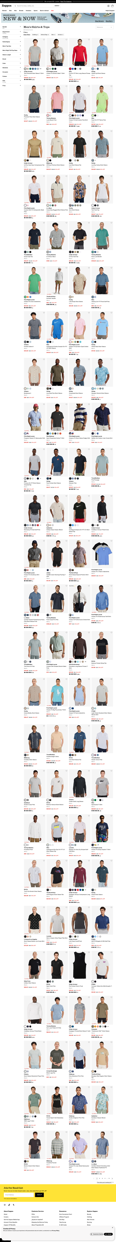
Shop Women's (99, 21)
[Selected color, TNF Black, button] (47, 890)
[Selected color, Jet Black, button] (47, 615)
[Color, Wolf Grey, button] (75, 525)
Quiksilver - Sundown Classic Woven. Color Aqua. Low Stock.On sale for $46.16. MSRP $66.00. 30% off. (102, 1107)
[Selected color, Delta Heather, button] (92, 1026)
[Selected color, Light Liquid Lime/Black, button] (92, 115)
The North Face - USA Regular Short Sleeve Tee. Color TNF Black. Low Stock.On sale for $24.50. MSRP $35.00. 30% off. (57, 881)
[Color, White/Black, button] (78, 69)
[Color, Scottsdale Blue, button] (75, 1161)
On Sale (60, 34)
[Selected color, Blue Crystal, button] (47, 342)
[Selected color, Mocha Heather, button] (70, 661)
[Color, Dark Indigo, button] (95, 1161)
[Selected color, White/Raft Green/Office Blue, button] (25, 297)
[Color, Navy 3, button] (78, 478)
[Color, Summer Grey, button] (50, 615)
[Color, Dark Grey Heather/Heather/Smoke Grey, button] (33, 478)
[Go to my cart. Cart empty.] (112, 5)
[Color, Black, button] (28, 160)
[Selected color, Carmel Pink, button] (70, 342)
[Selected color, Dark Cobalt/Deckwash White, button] (70, 433)
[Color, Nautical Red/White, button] (28, 570)
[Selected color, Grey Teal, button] (92, 160)
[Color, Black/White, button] (75, 69)
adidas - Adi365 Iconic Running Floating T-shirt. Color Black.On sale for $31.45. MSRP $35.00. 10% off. (57, 560)
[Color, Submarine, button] (72, 205)
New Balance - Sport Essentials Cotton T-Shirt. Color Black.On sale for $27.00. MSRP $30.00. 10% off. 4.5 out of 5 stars (57, 424)
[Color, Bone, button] (72, 388)
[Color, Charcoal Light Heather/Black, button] (98, 525)
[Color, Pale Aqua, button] (28, 388)
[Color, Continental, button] (98, 252)
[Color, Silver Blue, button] (50, 205)
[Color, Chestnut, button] (78, 342)
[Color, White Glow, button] (98, 936)
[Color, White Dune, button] (50, 890)
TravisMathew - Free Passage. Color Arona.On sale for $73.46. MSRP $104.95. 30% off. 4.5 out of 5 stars (102, 470)
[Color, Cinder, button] (75, 661)
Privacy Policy (55, 1230)
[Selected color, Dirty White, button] (25, 388)
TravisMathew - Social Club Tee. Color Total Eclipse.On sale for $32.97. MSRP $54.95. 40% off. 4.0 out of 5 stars (35, 242)
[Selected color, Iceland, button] (92, 388)
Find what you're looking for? (104, 1182)
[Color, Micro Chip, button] (53, 525)
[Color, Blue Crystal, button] (72, 525)
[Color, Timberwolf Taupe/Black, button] (28, 69)
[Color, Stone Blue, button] (95, 708)
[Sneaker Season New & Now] (58, 18)
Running (89, 1222)
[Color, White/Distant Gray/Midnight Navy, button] (30, 525)
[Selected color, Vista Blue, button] (70, 1071)
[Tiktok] (9, 1205)
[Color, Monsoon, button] (103, 388)
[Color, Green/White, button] (75, 845)
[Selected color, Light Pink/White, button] (70, 845)
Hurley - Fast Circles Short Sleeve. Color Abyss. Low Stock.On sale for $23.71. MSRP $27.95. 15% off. (57, 470)
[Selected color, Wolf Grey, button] (47, 845)
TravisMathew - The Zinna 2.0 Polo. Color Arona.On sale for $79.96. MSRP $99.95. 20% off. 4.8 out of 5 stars (35, 653)
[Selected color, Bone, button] (70, 297)
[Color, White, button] (30, 160)
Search (57, 5)
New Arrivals (90, 1219)
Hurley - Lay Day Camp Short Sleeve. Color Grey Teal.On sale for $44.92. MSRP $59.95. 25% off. (102, 151)
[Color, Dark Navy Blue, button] (72, 252)
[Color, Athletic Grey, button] (58, 433)
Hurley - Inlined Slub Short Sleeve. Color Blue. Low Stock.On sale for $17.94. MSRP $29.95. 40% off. (102, 333)
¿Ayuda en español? (37, 1219)
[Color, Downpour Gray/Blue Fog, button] (33, 69)
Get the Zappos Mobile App (12, 1219)
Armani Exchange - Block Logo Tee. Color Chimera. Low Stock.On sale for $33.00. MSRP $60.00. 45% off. (57, 1062)
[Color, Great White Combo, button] (75, 205)
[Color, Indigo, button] (47, 570)
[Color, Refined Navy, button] (83, 115)
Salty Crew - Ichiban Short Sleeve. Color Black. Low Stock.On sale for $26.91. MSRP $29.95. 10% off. (35, 972)
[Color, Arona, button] (28, 252)
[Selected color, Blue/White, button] (25, 433)
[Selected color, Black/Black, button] (70, 936)
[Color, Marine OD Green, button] (78, 252)
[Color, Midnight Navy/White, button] (75, 890)
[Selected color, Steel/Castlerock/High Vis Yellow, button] (70, 1026)
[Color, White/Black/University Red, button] (98, 800)
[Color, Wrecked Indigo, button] (30, 342)
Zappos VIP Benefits (9, 1225)
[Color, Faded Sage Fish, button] (35, 615)
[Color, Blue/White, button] (72, 845)
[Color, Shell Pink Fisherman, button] (30, 615)
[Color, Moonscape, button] (95, 755)
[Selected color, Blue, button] (92, 342)
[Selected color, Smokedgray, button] (25, 800)
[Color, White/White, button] (35, 478)
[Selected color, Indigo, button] (92, 1161)
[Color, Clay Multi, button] (28, 936)
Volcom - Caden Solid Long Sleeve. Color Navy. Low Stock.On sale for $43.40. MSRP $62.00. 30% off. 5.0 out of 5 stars (80, 790)
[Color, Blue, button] (30, 388)
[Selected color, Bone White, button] (47, 525)
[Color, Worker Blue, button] (95, 388)
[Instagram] (4, 1205)
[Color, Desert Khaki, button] (28, 755)
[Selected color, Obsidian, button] (70, 205)
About (5, 1214)
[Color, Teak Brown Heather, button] (98, 1026)
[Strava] (13, 1205)
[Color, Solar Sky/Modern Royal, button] (72, 433)
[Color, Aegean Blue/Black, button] (35, 69)
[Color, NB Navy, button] (55, 433)
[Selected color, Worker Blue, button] (70, 388)
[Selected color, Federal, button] (25, 160)
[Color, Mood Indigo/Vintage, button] (30, 661)
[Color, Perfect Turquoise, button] (80, 342)
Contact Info (35, 1217)
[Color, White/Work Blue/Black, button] (95, 297)
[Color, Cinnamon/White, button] (60, 433)
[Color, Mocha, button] (72, 755)
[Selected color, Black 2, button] (47, 981)
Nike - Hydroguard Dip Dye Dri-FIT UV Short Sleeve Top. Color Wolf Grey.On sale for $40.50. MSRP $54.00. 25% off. (57, 835)
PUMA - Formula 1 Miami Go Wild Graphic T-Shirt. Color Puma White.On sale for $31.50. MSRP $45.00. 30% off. (102, 972)
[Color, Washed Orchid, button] (55, 205)
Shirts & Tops (44, 34)
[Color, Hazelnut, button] (98, 388)
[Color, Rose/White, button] (28, 433)
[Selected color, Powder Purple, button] (70, 1161)
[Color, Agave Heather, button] (72, 661)
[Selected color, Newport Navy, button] (92, 433)
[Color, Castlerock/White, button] (72, 890)
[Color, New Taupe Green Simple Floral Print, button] (72, 570)
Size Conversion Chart (65, 1214)
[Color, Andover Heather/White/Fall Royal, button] (72, 708)
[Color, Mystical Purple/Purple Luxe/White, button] (35, 525)
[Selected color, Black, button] (70, 160)
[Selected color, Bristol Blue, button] (92, 252)
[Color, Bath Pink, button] (28, 205)
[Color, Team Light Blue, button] (95, 936)
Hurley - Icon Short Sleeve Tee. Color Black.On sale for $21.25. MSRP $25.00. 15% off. (80, 151)
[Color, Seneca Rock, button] (50, 525)
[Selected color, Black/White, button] (92, 525)
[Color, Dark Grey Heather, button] (75, 160)
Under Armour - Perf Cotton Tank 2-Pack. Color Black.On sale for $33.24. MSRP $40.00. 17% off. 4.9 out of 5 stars (80, 972)
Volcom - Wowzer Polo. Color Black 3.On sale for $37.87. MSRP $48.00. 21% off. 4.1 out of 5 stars (80, 470)
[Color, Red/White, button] (78, 890)
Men (53, 34)
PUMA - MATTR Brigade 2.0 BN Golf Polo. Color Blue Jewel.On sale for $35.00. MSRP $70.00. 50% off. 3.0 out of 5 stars (102, 927)
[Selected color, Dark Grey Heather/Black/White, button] (92, 800)
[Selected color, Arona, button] (25, 661)
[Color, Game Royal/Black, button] (72, 69)
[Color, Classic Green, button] (95, 800)
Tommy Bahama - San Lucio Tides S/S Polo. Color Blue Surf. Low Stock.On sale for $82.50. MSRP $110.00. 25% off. (57, 1017)
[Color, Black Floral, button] (50, 981)
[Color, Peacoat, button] (72, 1071)
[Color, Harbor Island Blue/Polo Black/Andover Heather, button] (30, 297)
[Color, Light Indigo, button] (33, 570)
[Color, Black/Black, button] (28, 478)
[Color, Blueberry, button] (72, 478)
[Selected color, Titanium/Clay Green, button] (25, 69)
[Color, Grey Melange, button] (28, 1116)
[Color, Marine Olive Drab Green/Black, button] (75, 936)
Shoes (89, 1225)
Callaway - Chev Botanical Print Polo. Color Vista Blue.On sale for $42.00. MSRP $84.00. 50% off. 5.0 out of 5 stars (80, 1062)
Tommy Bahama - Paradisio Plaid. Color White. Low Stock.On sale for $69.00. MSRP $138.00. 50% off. (35, 835)
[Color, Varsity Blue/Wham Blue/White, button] (72, 1026)
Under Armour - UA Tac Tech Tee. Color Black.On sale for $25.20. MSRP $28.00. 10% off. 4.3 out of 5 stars (80, 242)
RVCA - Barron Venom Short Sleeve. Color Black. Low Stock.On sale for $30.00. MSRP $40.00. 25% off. (35, 1153)
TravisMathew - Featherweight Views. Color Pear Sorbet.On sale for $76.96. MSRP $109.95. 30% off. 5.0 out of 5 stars (57, 745)
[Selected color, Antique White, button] (47, 800)
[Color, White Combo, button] (95, 69)
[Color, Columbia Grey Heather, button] (103, 1026)
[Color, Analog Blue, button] (50, 433)
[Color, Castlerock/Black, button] (98, 205)
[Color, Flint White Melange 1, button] (28, 1071)
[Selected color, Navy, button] (25, 755)
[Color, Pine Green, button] (53, 205)
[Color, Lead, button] (53, 981)
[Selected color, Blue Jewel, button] (92, 936)
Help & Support (110, 10)
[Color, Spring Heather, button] (50, 69)
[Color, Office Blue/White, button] (50, 661)
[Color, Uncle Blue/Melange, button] (33, 1116)
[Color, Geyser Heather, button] (78, 661)
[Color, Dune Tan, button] (72, 342)
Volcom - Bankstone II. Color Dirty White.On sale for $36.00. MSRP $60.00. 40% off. (35, 379)
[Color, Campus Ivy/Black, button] (30, 69)
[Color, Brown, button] (75, 115)
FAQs (33, 1214)
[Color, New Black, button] (28, 342)
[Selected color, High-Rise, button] (92, 708)
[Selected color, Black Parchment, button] (25, 936)
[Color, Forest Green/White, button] (83, 890)
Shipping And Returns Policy (40, 1222)
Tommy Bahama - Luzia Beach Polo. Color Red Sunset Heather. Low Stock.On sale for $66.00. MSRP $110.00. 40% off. (57, 106)
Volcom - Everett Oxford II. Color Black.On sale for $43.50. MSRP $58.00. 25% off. (35, 333)
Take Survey (62, 1222)
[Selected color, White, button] (47, 69)
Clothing (34, 34)
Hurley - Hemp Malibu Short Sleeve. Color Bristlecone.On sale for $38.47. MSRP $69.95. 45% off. (35, 700)
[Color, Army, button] (78, 205)
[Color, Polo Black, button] (72, 115)
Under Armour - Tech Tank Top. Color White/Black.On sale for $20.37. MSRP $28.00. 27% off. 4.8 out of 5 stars (102, 197)
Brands (89, 1214)
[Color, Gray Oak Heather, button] (83, 661)
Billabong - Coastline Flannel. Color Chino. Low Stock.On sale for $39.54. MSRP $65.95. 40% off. (57, 1153)
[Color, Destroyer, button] (100, 388)
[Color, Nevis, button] (95, 433)
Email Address (9, 1195)
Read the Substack (66, 1)
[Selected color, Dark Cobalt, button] (92, 845)
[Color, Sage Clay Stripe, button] (30, 936)
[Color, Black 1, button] (28, 800)
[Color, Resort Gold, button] (95, 845)
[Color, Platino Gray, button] (100, 936)
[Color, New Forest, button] (53, 69)
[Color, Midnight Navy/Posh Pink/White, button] (33, 525)
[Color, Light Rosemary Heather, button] (50, 115)
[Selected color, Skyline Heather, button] (92, 69)
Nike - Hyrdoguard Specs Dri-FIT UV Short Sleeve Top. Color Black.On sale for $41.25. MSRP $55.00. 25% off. (80, 515)
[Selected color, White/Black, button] (92, 205)
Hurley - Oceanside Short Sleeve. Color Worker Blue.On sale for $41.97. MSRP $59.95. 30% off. (80, 379)
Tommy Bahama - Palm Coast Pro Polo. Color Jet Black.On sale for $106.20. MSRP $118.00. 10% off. (57, 606)
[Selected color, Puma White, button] (92, 981)
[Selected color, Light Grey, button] (25, 570)
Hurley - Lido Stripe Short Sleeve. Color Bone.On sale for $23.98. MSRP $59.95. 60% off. (80, 287)
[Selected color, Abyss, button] (47, 478)
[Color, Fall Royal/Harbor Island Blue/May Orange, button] (28, 297)
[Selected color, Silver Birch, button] (47, 205)
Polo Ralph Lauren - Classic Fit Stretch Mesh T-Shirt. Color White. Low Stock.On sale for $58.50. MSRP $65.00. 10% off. (57, 60)
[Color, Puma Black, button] (95, 981)
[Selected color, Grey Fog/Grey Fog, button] (25, 478)
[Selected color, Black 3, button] (70, 478)
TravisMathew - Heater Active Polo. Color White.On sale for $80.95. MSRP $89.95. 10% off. (102, 745)
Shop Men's (109, 21)
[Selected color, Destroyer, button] (92, 890)
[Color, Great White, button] (80, 205)
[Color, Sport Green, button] (53, 433)
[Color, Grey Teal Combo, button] (98, 69)
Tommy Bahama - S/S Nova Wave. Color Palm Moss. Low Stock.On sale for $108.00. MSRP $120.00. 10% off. (57, 242)
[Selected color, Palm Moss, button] (47, 252)
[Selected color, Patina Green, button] (25, 1116)
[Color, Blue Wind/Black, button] (38, 69)
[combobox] (33, 5)
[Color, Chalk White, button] (30, 1116)
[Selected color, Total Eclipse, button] (25, 252)
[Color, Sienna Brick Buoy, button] (38, 615)
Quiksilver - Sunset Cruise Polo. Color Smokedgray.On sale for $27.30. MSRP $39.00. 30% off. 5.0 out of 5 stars (35, 790)
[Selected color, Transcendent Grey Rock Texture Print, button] (70, 570)
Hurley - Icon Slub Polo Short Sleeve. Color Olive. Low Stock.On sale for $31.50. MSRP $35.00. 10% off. (57, 379)
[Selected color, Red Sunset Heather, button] (47, 115)
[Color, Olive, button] (78, 160)
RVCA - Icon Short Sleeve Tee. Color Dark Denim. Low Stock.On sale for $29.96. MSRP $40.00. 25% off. (80, 745)
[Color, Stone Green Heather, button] (100, 1026)
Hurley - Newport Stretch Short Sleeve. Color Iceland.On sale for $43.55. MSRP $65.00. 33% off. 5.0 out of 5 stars (102, 379)
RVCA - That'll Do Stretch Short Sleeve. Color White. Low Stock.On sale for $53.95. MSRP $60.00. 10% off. (35, 881)
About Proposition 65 (38, 1225)
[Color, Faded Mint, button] (75, 342)
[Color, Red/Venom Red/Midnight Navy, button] (38, 525)
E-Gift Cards (63, 1225)
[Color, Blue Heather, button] (78, 115)
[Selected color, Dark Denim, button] (70, 755)
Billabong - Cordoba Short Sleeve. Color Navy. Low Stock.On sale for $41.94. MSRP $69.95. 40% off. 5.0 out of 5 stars (35, 745)
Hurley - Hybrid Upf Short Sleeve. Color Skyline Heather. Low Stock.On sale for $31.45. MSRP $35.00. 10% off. (102, 60)
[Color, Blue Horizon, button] (98, 755)
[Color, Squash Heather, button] (95, 1026)
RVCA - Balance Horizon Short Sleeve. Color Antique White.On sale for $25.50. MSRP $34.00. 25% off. (57, 790)
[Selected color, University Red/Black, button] (70, 69)
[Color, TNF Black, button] (95, 1071)
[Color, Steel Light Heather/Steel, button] (78, 936)
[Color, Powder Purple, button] (80, 115)
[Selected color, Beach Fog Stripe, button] (25, 1071)
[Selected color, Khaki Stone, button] (92, 1071)
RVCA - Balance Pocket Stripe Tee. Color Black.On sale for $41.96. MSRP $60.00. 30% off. (102, 653)
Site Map (61, 1219)
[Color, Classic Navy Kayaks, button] (28, 615)
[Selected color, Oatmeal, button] (47, 160)
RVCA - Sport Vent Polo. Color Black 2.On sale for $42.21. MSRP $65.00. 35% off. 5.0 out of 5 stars (57, 972)
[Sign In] (108, 5)
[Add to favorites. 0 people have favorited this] (44, 39)
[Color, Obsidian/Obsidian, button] (38, 478)
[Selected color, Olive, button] (47, 388)
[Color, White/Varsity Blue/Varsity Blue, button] (28, 525)
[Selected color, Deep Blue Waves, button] (25, 615)
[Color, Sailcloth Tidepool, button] (33, 615)
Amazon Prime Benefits (10, 1222)
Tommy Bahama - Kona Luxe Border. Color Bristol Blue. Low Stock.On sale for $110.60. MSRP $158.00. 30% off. (102, 242)
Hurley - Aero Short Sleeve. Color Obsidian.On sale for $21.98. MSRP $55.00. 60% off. (80, 197)
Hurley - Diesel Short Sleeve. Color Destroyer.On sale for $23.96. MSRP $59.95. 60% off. (102, 881)
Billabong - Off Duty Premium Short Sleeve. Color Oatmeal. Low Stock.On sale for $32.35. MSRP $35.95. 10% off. (57, 151)
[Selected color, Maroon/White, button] (70, 890)
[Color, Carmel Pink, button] (72, 1161)
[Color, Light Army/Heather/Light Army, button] (30, 478)
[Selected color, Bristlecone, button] (25, 708)
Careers (6, 1217)
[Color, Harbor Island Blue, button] (98, 433)
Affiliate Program (64, 1217)
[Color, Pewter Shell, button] (28, 845)
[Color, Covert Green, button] (75, 755)
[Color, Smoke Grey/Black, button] (80, 69)
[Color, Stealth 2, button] (75, 478)
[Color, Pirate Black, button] (50, 800)
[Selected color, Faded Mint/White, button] (47, 661)
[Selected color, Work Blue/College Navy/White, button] (92, 297)
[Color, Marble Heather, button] (80, 661)
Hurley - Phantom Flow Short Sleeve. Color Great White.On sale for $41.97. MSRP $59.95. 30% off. (35, 106)
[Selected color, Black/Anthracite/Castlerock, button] (25, 525)
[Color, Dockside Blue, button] (50, 252)
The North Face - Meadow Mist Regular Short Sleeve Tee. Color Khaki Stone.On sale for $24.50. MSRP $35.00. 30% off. (102, 1062)
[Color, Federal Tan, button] (75, 252)
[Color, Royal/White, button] (80, 890)
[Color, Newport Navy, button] (55, 69)
